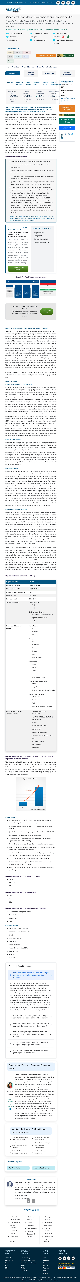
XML (6, 1268)
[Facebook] (58, 3)
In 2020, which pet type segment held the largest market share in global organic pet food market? (29, 1017)
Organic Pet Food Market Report (47, 67)
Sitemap (45, 1273)
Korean (10, 52)
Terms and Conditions (28, 1260)
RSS (6, 1265)
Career (7, 1263)
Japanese (26, 52)
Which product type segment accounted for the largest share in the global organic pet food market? (28, 1034)
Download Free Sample (46, 55)
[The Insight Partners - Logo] (13, 10)
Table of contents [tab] (31, 73)
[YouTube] (73, 3)
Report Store (15, 67)
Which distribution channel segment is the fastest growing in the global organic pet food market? (29, 1025)
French (10, 57)
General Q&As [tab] (49, 73)
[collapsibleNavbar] (72, 10)
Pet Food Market (14, 1168)
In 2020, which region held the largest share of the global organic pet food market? (29, 1052)
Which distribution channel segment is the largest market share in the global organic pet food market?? (29, 975)
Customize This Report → (18, 269)
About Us (8, 1258)
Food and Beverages (28, 67)
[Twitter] (63, 3)
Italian (25, 57)
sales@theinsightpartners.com (16, 3)
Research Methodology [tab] (67, 73)
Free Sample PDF (47, 311)
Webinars (46, 1268)
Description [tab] (13, 73)
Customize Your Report (67, 121)
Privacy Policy (25, 1258)
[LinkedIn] (68, 3)
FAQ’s (23, 1268)
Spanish (10, 61)
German (18, 52)
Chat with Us (67, 128)
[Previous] (26, 1201)
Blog (44, 1270)
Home (7, 67)
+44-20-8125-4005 (47, 3)
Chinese (18, 57)
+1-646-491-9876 (35, 3)
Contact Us (9, 1260)
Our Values (24, 1270)
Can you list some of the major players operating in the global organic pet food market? (29, 1043)
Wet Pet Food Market (42, 1168)
